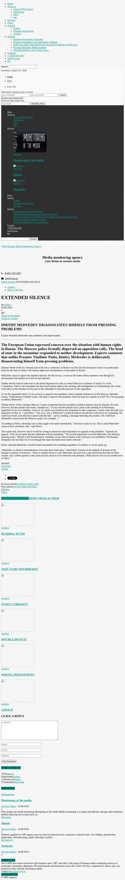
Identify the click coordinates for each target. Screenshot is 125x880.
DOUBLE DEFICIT (14, 639)
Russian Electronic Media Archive (29, 47)
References (18, 12)
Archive (17, 34)
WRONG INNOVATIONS (17, 674)
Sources (11, 36)
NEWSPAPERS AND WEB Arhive (31, 50)
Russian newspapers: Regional (28, 39)
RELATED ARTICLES (15, 498)
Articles (11, 25)
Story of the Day (15, 290)
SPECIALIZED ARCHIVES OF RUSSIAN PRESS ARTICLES (45, 45)
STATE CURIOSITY (14, 604)
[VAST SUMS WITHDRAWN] (17, 560)
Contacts (11, 53)
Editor (8, 304)
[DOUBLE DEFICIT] (17, 631)
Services (11, 20)
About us (11, 6)
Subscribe (19, 782)
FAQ (15, 14)
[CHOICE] (17, 701)
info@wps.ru (13, 58)
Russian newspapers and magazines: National (35, 42)
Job (15, 17)
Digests (17, 174)
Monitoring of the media (28, 160)
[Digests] (18, 166)
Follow (17, 776)
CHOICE (7, 709)
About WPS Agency (23, 9)
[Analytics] (19, 180)
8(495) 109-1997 (13, 273)
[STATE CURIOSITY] (17, 595)
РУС (9, 81)
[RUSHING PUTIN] (17, 525)
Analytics (19, 189)
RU (9, 61)
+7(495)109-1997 (15, 55)
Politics (16, 28)
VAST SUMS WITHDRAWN (19, 569)
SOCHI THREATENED (24, 486)
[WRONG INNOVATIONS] (17, 666)
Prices (10, 23)
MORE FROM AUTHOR (44, 498)
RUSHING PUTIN (13, 533)
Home (10, 3)
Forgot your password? (12, 98)
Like (11, 774)
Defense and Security (23, 31)
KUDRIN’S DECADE (27, 484)
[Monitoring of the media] (30, 151)
